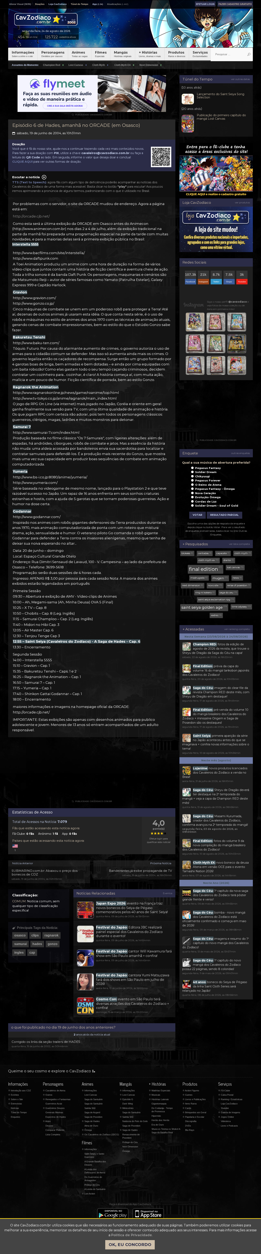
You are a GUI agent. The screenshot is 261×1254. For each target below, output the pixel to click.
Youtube (225, 1108)
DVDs (188, 1125)
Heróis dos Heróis (160, 1120)
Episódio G (126, 1099)
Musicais (154, 1095)
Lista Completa (52, 1134)
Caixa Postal (225, 1095)
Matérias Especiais (159, 1090)
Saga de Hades (91, 1121)
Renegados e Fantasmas (57, 1099)
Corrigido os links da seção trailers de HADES (46, 1042)
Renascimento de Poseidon (131, 1136)
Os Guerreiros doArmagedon (93, 1179)
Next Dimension (130, 1146)
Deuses (49, 1125)
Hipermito (156, 1116)
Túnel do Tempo (79, 4)
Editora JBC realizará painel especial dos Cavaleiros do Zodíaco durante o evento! (129, 931)
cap (32, 952)
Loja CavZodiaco (58, 4)
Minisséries (127, 1108)
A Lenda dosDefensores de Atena (94, 1171)
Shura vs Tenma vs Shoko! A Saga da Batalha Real (166, 1131)
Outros (47, 1095)
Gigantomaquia (159, 1103)
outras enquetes (240, 453)
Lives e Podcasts (229, 1125)
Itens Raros (189, 1103)
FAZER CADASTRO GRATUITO (235, 4)
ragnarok (51, 935)
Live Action (88, 1193)
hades (37, 944)
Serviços (200, 54)
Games (187, 1095)
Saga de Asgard (92, 1112)
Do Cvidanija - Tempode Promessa (162, 1110)
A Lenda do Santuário (94, 1189)
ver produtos (242, 202)
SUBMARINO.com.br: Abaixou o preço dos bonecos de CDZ (44, 872)
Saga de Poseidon (93, 1117)
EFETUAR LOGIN (205, 4)
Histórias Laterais (159, 1099)
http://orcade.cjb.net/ (31, 216)
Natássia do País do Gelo (135, 1121)
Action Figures (190, 1090)
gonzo (53, 944)
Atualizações (114, 4)
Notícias (15, 1108)
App (94, 4)
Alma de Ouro (91, 1125)
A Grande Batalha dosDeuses (95, 1163)
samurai (20, 944)
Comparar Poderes (54, 1130)
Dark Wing (127, 1103)
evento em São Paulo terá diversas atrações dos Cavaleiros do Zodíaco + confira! (132, 1003)
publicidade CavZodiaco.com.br (92, 115)
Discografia (190, 1121)
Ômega (87, 1130)
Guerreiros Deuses (54, 1108)
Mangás (123, 54)
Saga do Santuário (93, 1099)
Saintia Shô (89, 1108)
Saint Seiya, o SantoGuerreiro (94, 1155)
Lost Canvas (90, 1095)
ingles (19, 952)
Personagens (52, 54)
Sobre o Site (15, 1099)
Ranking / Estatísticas (230, 1099)
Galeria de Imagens (229, 1112)
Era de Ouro (158, 1124)
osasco (20, 935)
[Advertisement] (91, 770)
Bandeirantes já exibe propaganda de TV (140, 871)
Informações (23, 54)
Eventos (167, 893)
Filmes (101, 54)
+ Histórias (150, 54)
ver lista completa (239, 543)
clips (35, 935)
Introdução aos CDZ (19, 1090)
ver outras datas (240, 79)
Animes (80, 54)
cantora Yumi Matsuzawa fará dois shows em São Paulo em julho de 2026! (132, 979)
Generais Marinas (54, 1112)
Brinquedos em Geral (194, 1112)
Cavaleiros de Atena (54, 1090)
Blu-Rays (189, 1130)
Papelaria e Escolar (193, 1117)
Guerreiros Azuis (53, 1103)
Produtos (176, 54)
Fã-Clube (224, 1090)
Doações (39, 4)
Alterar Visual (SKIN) (20, 4)
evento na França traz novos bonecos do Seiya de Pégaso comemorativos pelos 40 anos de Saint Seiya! (132, 907)
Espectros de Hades (55, 1117)
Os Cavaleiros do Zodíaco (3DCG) (100, 1134)
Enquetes (15, 1117)
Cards (186, 1108)
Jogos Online (226, 1117)
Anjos (47, 1121)
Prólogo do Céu (92, 1185)
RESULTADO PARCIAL (224, 514)
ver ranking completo (237, 629)
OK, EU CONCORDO (130, 1244)
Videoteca (226, 1121)
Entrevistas (15, 1103)
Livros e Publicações (194, 1099)
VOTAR (197, 514)
